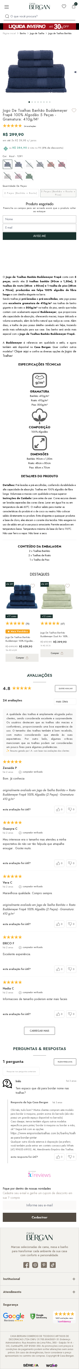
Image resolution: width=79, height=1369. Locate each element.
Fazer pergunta (65, 1061)
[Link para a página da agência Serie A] (31, 1365)
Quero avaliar (65, 688)
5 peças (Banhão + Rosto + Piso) (58, 193)
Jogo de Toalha (37, 33)
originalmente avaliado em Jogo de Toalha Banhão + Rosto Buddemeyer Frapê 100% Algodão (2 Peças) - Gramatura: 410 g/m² (39, 794)
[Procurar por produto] (7, 16)
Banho (23, 33)
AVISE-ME (39, 236)
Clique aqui (22, 351)
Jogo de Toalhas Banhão (59, 33)
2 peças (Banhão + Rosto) (20, 193)
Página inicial (9, 33)
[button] (29, 102)
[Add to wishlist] (74, 110)
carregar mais (39, 1031)
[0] (73, 6)
